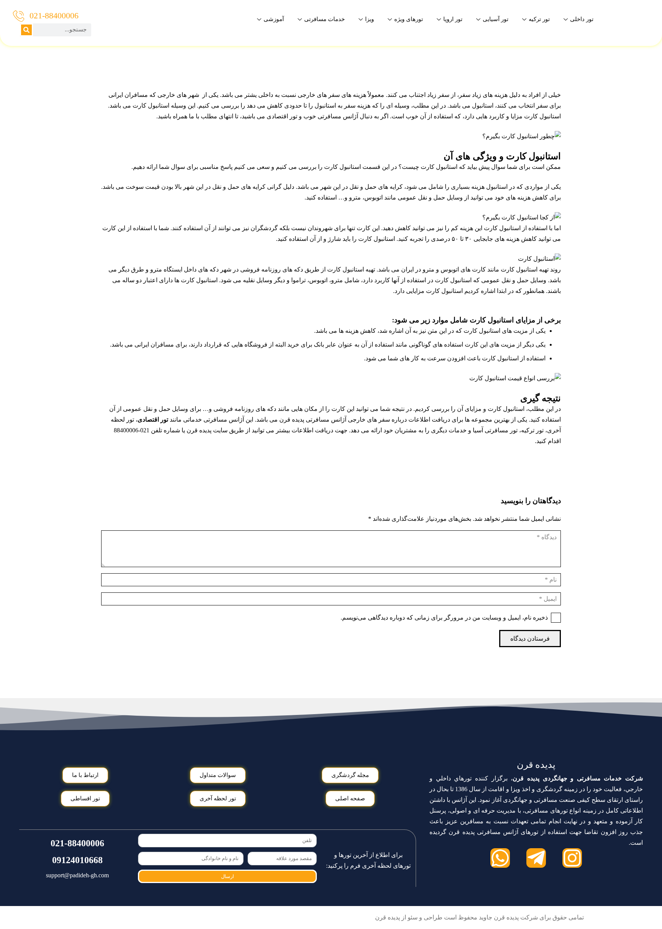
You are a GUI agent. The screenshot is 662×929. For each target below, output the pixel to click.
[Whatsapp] (500, 858)
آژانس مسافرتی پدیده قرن (312, 419)
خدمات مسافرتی (324, 19)
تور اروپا (452, 19)
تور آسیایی (495, 19)
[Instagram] (572, 858)
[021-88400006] (19, 16)
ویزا (369, 19)
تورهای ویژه (408, 19)
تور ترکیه (539, 19)
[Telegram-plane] (536, 858)
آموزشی (274, 19)
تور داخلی (581, 19)
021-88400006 (54, 15)
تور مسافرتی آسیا (495, 430)
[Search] (26, 29)
